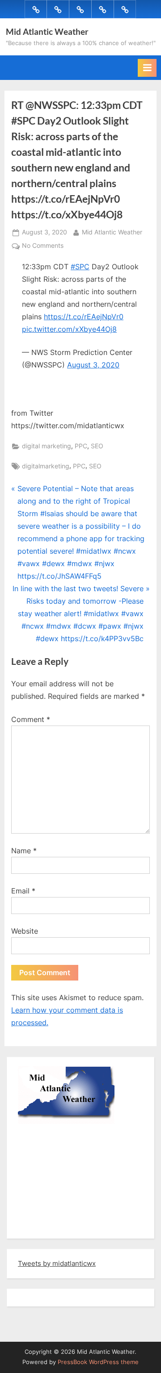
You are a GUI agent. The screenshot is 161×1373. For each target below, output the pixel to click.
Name (24, 850)
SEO (97, 446)
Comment (30, 719)
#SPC (80, 266)
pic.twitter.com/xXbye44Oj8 (69, 329)
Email (23, 890)
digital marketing (46, 446)
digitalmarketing (45, 466)
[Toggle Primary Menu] (147, 68)
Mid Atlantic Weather (47, 31)
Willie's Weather (55, 1225)
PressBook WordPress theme (98, 1362)
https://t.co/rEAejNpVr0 (83, 316)
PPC (81, 446)
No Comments (43, 246)
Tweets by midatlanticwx (57, 1263)
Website (24, 930)
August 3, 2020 (93, 364)
